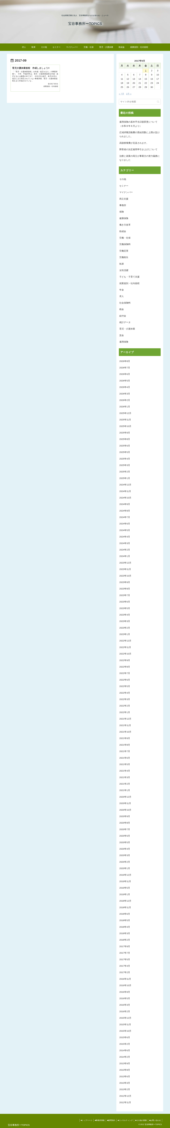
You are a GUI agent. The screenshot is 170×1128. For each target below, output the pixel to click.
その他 (122, 179)
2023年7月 (124, 595)
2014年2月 (124, 1057)
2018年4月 (124, 927)
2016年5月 (124, 998)
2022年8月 (124, 667)
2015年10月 (125, 1031)
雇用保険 (123, 342)
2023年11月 (125, 569)
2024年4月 (124, 536)
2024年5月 (124, 530)
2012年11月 (125, 1102)
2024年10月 (125, 497)
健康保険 (123, 218)
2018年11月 (125, 907)
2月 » (128, 94)
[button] (158, 101)
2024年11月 (125, 491)
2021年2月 (124, 784)
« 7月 (121, 94)
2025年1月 (124, 478)
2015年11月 (125, 1024)
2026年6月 (124, 374)
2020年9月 (124, 816)
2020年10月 (125, 810)
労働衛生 (123, 257)
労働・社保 (125, 238)
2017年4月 (124, 966)
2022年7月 (124, 673)
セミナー (123, 186)
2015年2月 (124, 1044)
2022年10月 (125, 653)
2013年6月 (124, 1076)
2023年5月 (124, 608)
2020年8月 (124, 823)
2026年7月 (124, 367)
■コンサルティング (125, 1120)
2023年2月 (124, 628)
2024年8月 (124, 511)
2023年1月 (124, 634)
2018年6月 (124, 914)
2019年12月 (125, 875)
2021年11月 (125, 725)
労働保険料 (125, 244)
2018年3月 (124, 933)
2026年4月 (124, 387)
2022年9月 (124, 660)
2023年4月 (124, 615)
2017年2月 (124, 972)
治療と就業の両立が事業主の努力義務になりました (139, 158)
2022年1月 (124, 712)
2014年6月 (124, 1050)
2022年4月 (124, 693)
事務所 (122, 205)
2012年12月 (125, 1096)
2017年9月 (124, 946)
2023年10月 (125, 576)
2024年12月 (125, 484)
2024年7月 (124, 517)
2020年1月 (124, 868)
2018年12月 (125, 901)
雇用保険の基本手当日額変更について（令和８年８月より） (138, 124)
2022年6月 (124, 680)
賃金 (121, 335)
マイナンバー (126, 192)
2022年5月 (124, 686)
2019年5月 (124, 888)
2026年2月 (124, 400)
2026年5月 (124, 380)
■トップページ (86, 1120)
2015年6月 (124, 1037)
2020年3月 (124, 855)
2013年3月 (124, 1083)
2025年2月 (124, 471)
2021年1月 (124, 790)
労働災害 (123, 251)
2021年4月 (124, 771)
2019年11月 (125, 881)
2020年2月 (124, 862)
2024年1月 (124, 556)
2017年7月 (124, 953)
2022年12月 (125, 640)
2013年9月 (124, 1063)
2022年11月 (125, 647)
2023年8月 (124, 588)
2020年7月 (124, 829)
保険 (121, 212)
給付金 (122, 316)
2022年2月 (124, 706)
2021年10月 (125, 732)
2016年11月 (125, 979)
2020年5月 (124, 842)
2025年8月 (124, 439)
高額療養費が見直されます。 (133, 143)
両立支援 (123, 199)
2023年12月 (125, 563)
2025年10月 (125, 426)
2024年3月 (124, 543)
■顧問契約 (111, 1120)
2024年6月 (124, 523)
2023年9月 (124, 582)
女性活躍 (123, 270)
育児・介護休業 (127, 329)
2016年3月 (124, 1005)
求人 (121, 296)
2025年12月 (125, 413)
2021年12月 (125, 719)
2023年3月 (124, 621)
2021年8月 (124, 745)
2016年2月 (124, 1011)
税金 (121, 309)
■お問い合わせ (155, 1120)
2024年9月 (124, 504)
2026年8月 (124, 361)
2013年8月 (124, 1070)
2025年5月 (124, 452)
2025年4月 (124, 459)
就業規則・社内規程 (129, 283)
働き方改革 (125, 225)
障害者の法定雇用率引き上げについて (138, 149)
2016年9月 (124, 992)
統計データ (125, 322)
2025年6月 (124, 445)
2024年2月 (124, 549)
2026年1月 (124, 406)
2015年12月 (125, 1018)
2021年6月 (124, 758)
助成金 (122, 231)
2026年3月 (124, 393)
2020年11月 (125, 803)
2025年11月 (125, 419)
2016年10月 (125, 985)
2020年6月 (124, 836)
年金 (121, 290)
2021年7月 (124, 751)
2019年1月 (124, 894)
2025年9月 (124, 432)
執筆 (121, 264)
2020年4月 (124, 849)
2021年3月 (124, 777)
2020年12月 (125, 797)
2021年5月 (124, 764)
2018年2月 (124, 940)
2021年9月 (124, 738)
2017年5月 (124, 959)
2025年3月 (124, 465)
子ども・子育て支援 (129, 277)
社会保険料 (125, 303)
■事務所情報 (100, 1120)
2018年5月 (124, 920)
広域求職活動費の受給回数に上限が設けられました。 (139, 134)
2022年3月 (124, 699)
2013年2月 (124, 1089)
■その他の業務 (141, 1120)
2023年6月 (124, 601)
